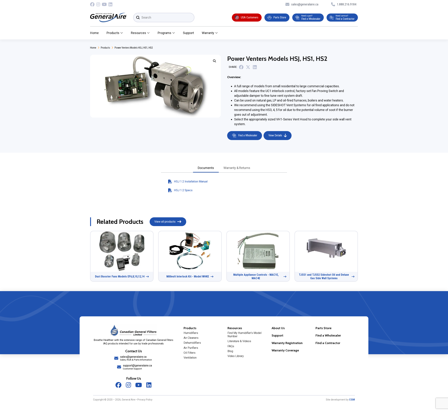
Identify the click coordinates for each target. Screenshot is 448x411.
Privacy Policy (144, 399)
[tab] (206, 168)
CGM (352, 399)
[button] (214, 61)
